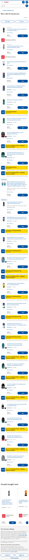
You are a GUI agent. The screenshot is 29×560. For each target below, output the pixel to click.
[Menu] (2, 2)
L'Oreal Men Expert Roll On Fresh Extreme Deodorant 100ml (15, 46)
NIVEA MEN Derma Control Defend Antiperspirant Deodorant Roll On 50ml (16, 238)
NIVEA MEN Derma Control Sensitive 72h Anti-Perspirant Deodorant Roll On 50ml (17, 218)
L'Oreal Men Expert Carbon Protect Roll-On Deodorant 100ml (17, 29)
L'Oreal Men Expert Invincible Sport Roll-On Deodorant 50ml (15, 283)
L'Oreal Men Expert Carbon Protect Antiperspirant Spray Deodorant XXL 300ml (7, 502)
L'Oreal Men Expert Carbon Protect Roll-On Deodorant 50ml (17, 404)
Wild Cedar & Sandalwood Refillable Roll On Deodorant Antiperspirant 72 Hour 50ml (16, 74)
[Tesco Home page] (6, 2)
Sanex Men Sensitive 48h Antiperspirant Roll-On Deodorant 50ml (16, 304)
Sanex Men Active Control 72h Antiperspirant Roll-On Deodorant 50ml (16, 324)
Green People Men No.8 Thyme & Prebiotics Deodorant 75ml (15, 202)
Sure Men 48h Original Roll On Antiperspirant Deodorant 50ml (14, 436)
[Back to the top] (15, 479)
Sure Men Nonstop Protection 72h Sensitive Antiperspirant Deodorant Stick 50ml (15, 154)
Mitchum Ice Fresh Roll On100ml (15, 100)
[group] (9, 507)
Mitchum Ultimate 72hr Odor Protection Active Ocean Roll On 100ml (16, 119)
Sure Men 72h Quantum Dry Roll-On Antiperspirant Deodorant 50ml (15, 364)
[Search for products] (26, 5)
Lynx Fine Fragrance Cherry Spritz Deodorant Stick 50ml (15, 133)
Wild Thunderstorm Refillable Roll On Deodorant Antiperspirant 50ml (16, 86)
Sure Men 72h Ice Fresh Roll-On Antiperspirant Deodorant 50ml (14, 344)
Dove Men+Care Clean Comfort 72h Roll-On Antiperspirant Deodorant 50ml (17, 258)
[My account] (23, 2)
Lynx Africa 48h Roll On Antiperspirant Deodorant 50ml (16, 384)
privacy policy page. (23, 535)
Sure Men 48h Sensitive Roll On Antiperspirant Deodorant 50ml (14, 418)
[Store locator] (26, 2)
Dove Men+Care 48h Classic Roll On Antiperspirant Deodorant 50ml (15, 456)
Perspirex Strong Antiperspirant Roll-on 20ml (16, 62)
